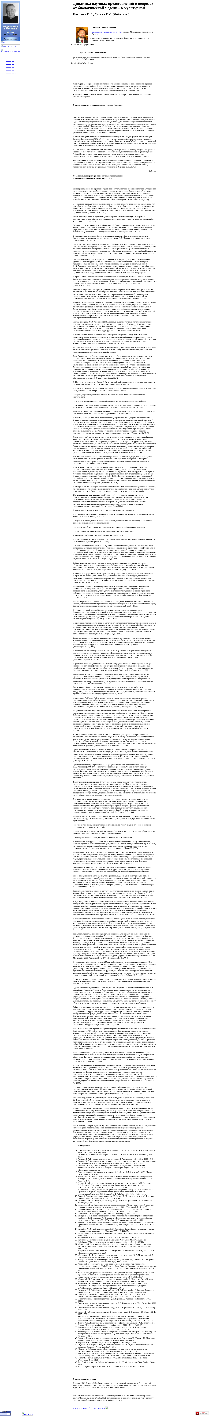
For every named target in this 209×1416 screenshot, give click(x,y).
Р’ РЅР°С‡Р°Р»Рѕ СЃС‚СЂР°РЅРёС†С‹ (89, 1408)
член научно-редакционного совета (106, 32)
